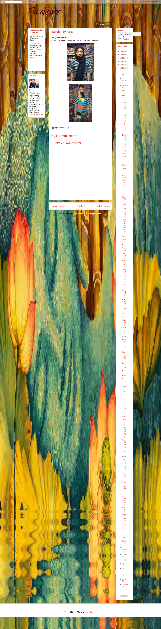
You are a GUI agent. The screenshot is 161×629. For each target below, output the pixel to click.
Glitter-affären (124, 190)
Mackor (124, 387)
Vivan (124, 416)
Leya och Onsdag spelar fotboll (124, 123)
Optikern (124, 542)
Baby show (124, 510)
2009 (122, 596)
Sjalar (124, 336)
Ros (123, 400)
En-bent (124, 308)
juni (123, 563)
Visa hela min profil (36, 115)
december (125, 73)
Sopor (124, 165)
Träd (123, 245)
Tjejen (124, 375)
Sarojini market (124, 356)
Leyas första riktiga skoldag (124, 226)
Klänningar (124, 322)
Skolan (124, 161)
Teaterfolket (124, 301)
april (124, 574)
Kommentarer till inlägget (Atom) (87, 214)
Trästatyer (124, 381)
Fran (123, 424)
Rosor (124, 156)
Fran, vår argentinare (124, 408)
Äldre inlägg (103, 206)
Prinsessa (124, 249)
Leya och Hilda (124, 293)
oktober (125, 85)
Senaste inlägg (58, 206)
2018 (122, 55)
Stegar (124, 456)
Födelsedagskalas (124, 107)
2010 (122, 68)
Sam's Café (124, 199)
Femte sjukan (124, 442)
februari (125, 584)
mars (124, 579)
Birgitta (124, 395)
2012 (122, 61)
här (35, 51)
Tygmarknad (124, 365)
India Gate (124, 255)
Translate (126, 39)
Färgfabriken (124, 476)
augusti (124, 554)
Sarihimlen (124, 98)
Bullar (124, 153)
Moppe (124, 91)
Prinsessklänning (124, 430)
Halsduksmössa (124, 147)
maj (123, 568)
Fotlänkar (124, 286)
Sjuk (123, 437)
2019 (122, 51)
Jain (123, 236)
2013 (122, 58)
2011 (122, 65)
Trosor (124, 371)
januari (124, 590)
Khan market (124, 263)
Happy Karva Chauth (124, 210)
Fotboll (124, 182)
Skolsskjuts (124, 170)
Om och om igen (124, 500)
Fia (33, 90)
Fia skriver (44, 12)
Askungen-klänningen (124, 276)
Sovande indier (124, 330)
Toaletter (124, 341)
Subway (124, 420)
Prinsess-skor (124, 450)
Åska (123, 314)
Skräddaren (124, 347)
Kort (123, 493)
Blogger (92, 612)
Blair (123, 391)
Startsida (81, 206)
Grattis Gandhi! (124, 534)
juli (123, 560)
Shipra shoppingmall (124, 521)
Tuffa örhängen (124, 138)
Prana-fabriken (124, 486)
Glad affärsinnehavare (124, 464)
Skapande (124, 176)
